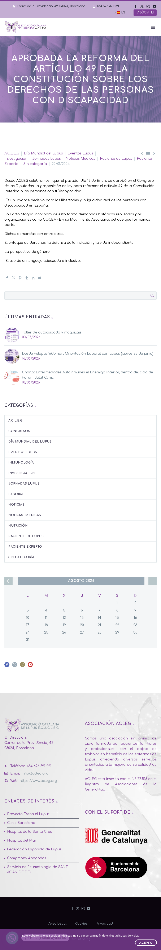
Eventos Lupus (80, 153)
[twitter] (14, 666)
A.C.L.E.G (11, 153)
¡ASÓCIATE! (145, 12)
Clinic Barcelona (21, 823)
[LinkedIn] (33, 277)
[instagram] (22, 666)
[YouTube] (154, 6)
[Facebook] (135, 6)
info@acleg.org (35, 773)
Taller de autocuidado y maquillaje (52, 332)
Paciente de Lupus (116, 159)
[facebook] (6, 666)
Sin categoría (35, 164)
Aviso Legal (57, 923)
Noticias (16, 504)
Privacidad (104, 923)
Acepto (146, 943)
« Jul (8, 581)
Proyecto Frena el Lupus (28, 814)
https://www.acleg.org (38, 781)
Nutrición (18, 525)
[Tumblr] (26, 277)
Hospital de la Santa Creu (29, 832)
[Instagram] (148, 6)
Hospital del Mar (21, 840)
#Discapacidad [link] (68, 191)
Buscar (152, 295)
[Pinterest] (20, 277)
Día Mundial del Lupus (43, 153)
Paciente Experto (25, 546)
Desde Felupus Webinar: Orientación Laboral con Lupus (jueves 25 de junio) (87, 354)
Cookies (81, 923)
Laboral (16, 494)
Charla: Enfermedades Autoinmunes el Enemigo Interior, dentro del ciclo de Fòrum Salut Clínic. (87, 374)
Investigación (15, 159)
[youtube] (30, 666)
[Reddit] (39, 277)
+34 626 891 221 (108, 6)
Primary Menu (153, 27)
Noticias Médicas (80, 159)
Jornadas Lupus (46, 159)
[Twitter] (142, 6)
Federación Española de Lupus (34, 849)
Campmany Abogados (26, 858)
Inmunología (21, 462)
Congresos (19, 431)
